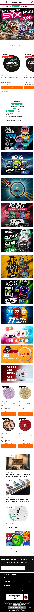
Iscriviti (29, 568)
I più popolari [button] (5, 91)
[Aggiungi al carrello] (12, 87)
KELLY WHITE (4, 401)
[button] (2, 2)
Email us (23, 590)
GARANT (3, 75)
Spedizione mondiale (18, 46)
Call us (10, 590)
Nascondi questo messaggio (17, 607)
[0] (31, 2)
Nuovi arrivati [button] (5, 50)
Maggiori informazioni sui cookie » (17, 610)
